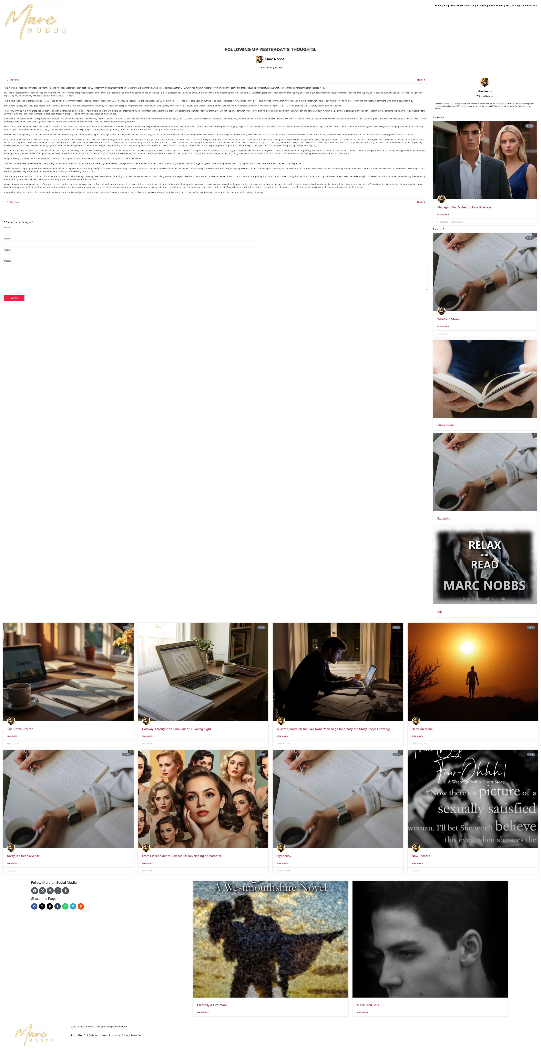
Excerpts (481, 5)
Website (8, 250)
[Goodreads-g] (57, 890)
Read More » (443, 214)
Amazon (125, 1035)
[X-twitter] (42, 890)
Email (7, 239)
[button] (34, 906)
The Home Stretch (20, 729)
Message (9, 261)
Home (438, 5)
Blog (446, 5)
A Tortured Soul (368, 1005)
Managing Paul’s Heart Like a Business (464, 207)
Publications (464, 5)
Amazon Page (512, 5)
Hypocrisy (284, 856)
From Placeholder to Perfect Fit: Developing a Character (181, 856)
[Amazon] (50, 890)
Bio (453, 5)
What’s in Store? (448, 319)
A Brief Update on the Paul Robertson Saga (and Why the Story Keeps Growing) (333, 729)
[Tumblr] (65, 890)
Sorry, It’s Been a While (23, 856)
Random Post (530, 5)
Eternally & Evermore (212, 1005)
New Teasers (421, 856)
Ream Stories (496, 5)
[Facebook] (34, 890)
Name (7, 228)
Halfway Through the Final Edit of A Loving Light (176, 729)
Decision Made (422, 729)
